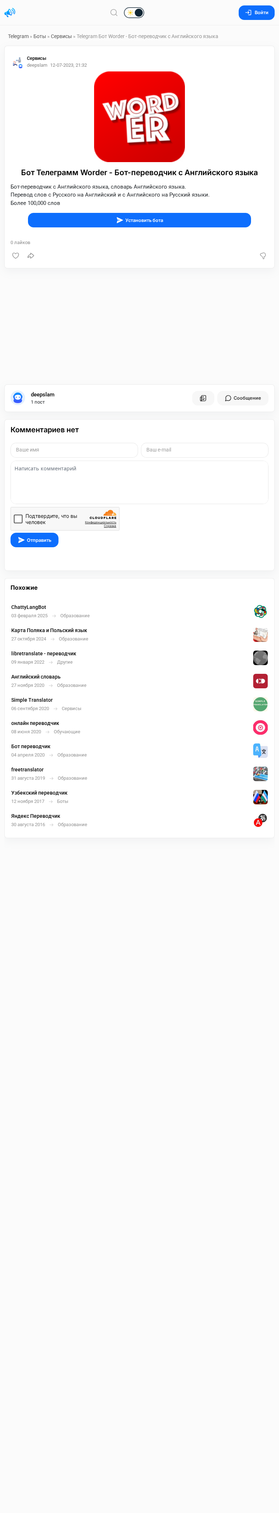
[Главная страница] (9, 12)
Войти (261, 12)
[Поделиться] (30, 255)
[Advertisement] (139, 326)
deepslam (42, 394)
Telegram (18, 36)
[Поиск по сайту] (114, 12)
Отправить (39, 540)
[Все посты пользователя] (203, 398)
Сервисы (61, 36)
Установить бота (144, 220)
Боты (39, 36)
